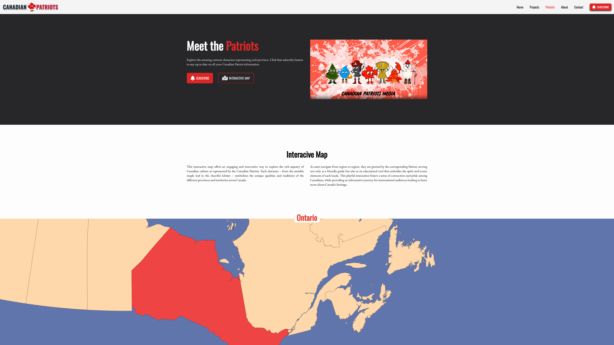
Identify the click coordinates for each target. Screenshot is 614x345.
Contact (578, 7)
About (564, 7)
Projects (534, 7)
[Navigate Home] (31, 7)
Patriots (550, 7)
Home (520, 7)
